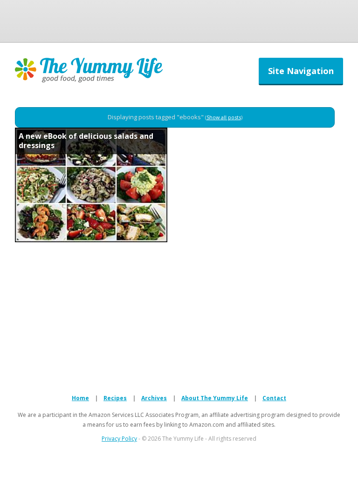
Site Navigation (301, 70)
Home (80, 398)
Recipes (115, 398)
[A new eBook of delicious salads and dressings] (91, 239)
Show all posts (224, 117)
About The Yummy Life (214, 398)
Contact (274, 398)
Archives (154, 398)
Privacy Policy (119, 439)
